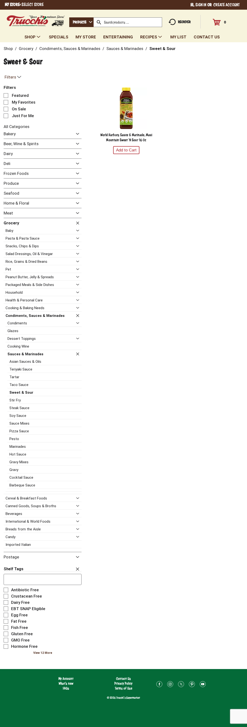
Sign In (200, 5)
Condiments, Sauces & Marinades (69, 48)
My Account (66, 678)
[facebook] (159, 684)
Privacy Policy (123, 683)
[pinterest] (192, 684)
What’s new (66, 683)
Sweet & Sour (162, 48)
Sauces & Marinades (124, 48)
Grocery (26, 48)
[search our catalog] (99, 22)
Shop (8, 48)
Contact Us (123, 678)
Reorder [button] (184, 21)
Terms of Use (123, 688)
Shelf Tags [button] (13, 569)
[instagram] (170, 684)
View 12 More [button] (42, 653)
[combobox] (81, 22)
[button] (76, 134)
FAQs (66, 688)
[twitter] (181, 684)
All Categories (16, 126)
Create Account (226, 5)
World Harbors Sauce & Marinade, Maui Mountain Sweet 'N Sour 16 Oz (126, 137)
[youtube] (203, 684)
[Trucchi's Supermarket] (35, 19)
